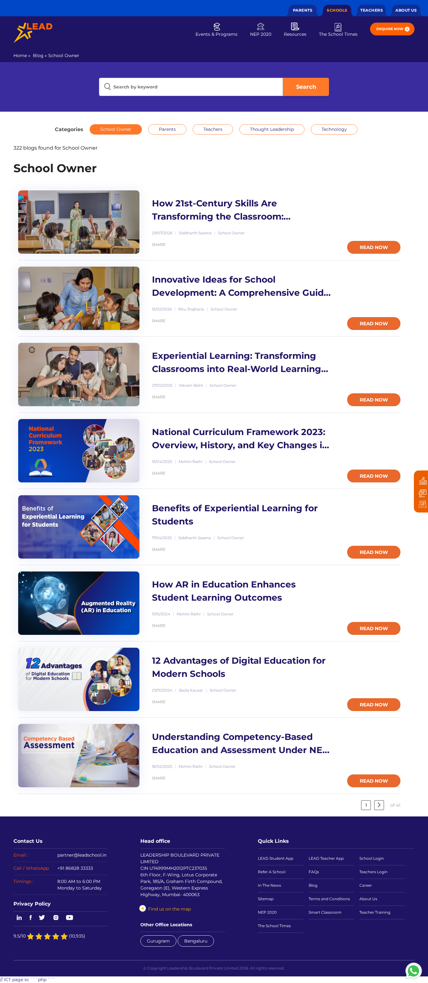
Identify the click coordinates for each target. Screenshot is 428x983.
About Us (406, 10)
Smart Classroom (325, 912)
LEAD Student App (275, 858)
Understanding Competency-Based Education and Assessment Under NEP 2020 (240, 744)
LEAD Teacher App (326, 858)
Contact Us (28, 841)
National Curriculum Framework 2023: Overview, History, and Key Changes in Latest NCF (240, 439)
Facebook (30, 918)
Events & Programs (216, 34)
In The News (269, 885)
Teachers (371, 10)
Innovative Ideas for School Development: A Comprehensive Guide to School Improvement (240, 287)
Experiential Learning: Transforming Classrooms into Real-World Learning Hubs (236, 363)
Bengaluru (195, 941)
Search (306, 86)
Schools (337, 10)
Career (365, 885)
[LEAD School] (32, 33)
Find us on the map (169, 909)
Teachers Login (373, 871)
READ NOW (374, 247)
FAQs (314, 871)
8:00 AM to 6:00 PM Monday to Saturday (79, 885)
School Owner (63, 55)
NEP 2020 (260, 34)
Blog (38, 55)
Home (20, 55)
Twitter (42, 918)
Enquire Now (390, 29)
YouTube (69, 918)
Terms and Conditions (329, 898)
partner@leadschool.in (82, 855)
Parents (303, 10)
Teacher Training (374, 912)
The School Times (338, 34)
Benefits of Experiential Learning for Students (235, 515)
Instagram (56, 918)
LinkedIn (18, 918)
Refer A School (271, 871)
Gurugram (158, 941)
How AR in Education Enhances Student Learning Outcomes (224, 591)
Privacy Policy (32, 904)
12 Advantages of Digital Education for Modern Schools (239, 667)
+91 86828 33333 (75, 868)
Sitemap (266, 898)
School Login (371, 858)
